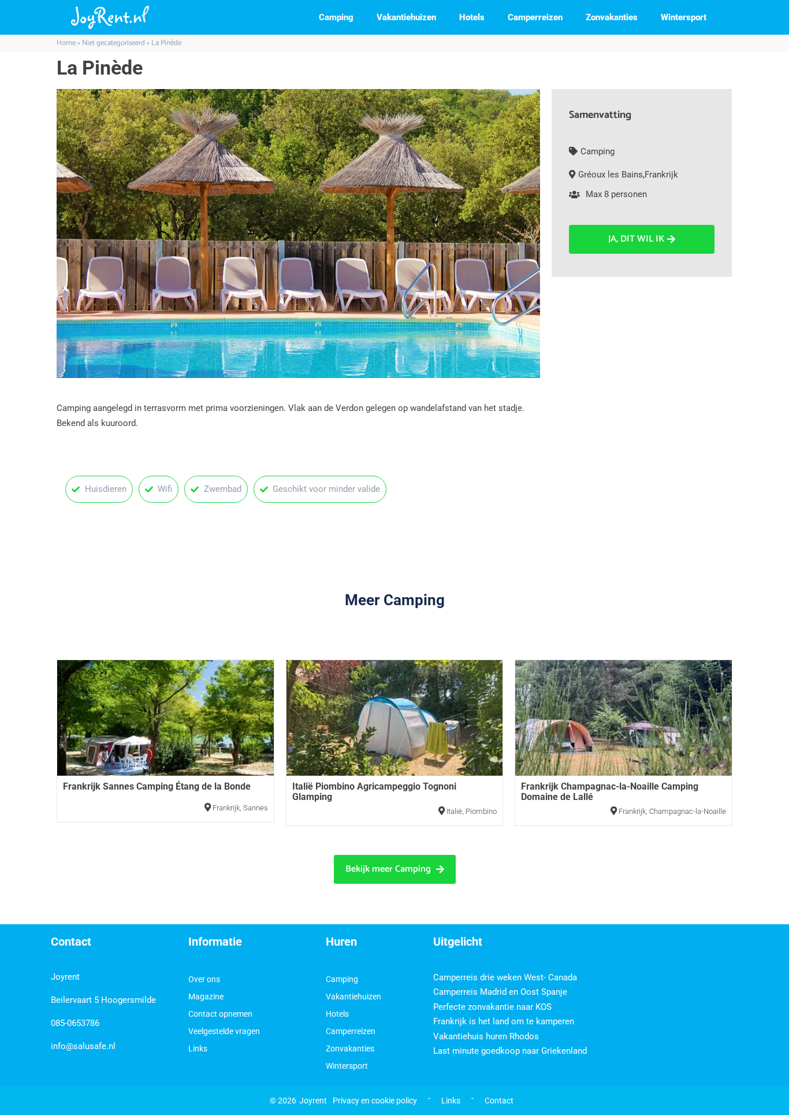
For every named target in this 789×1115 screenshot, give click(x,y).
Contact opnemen (220, 1013)
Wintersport (683, 17)
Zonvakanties (612, 17)
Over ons (204, 979)
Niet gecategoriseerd (113, 43)
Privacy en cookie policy (375, 1100)
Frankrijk (661, 174)
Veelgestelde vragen (224, 1031)
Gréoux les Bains (610, 174)
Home (66, 43)
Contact (499, 1100)
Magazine (206, 996)
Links (197, 1048)
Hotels (472, 17)
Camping (336, 17)
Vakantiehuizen (406, 17)
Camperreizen (535, 17)
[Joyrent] (110, 17)
